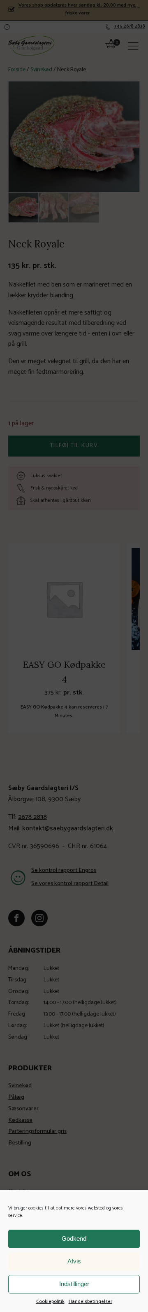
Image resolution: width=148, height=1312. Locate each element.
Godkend (74, 1238)
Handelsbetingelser (90, 1301)
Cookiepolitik (50, 1301)
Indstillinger (74, 1283)
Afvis (74, 1261)
